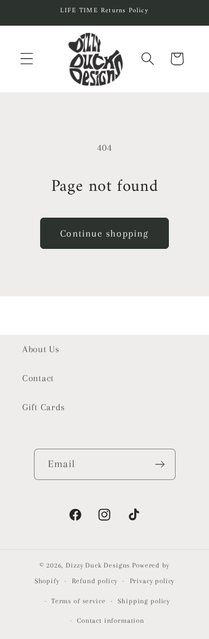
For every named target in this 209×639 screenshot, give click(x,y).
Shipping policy (144, 601)
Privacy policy (152, 581)
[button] (27, 59)
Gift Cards (43, 407)
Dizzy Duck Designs (98, 565)
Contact (38, 378)
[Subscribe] (160, 464)
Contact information (110, 620)
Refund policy (95, 581)
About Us (41, 349)
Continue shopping (104, 233)
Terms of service (78, 601)
